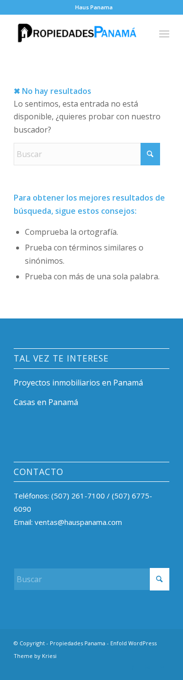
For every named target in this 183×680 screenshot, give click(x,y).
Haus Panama (94, 7)
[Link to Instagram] (147, 667)
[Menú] (164, 33)
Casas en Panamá (46, 402)
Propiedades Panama (77, 643)
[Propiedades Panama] (76, 33)
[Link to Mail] (162, 667)
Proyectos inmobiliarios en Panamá (78, 382)
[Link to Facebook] (132, 667)
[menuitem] (94, 7)
